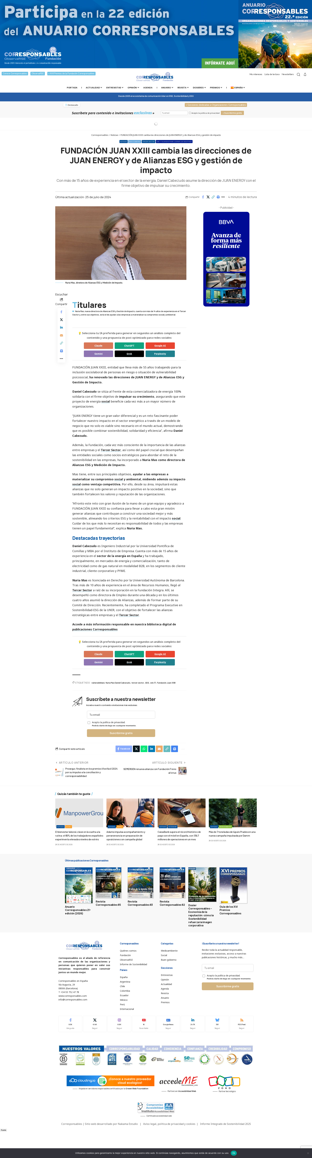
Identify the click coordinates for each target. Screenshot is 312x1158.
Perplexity (160, 353)
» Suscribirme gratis (232, 113)
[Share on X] (208, 197)
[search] (298, 74)
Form (3, 1130)
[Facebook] (70, 1024)
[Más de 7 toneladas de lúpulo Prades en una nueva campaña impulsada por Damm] (233, 813)
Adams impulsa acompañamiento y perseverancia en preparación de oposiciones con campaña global (125, 835)
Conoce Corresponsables (15, 73)
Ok (233, 1153)
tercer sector (137, 682)
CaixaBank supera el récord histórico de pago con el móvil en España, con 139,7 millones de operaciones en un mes (179, 835)
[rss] (242, 1024)
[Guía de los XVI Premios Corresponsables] (233, 885)
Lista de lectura (272, 74)
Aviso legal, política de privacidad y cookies (169, 1124)
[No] (308, 1153)
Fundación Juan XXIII (166, 682)
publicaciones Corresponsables (95, 629)
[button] (213, 197)
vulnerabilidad (97, 682)
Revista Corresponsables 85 (108, 903)
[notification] (305, 74)
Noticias (123, 142)
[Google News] (168, 1024)
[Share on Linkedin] (61, 327)
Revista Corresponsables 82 (172, 903)
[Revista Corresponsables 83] (140, 882)
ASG (147, 682)
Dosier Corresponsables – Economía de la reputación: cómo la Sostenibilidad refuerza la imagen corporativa (201, 915)
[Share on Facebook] (203, 197)
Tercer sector (149, 142)
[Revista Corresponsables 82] (172, 882)
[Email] (61, 335)
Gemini (98, 353)
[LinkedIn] (193, 1024)
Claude (98, 345)
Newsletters (288, 74)
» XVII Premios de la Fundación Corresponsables (71, 73)
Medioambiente (225, 827)
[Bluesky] (217, 1024)
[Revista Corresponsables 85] (108, 882)
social (105, 401)
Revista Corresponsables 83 (140, 903)
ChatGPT (129, 345)
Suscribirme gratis (121, 733)
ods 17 (153, 682)
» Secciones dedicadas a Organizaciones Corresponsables (216, 105)
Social (68, 827)
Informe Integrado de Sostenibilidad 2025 (225, 1124)
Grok (129, 353)
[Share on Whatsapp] (144, 749)
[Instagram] (119, 1024)
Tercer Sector (111, 450)
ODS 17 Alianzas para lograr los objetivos (174, 142)
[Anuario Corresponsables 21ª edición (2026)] (78, 885)
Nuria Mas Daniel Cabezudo (118, 682)
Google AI (160, 345)
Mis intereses (256, 74)
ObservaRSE (38, 73)
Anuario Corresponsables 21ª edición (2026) (78, 910)
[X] (95, 1024)
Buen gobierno (134, 142)
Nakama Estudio (128, 1124)
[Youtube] (144, 1024)
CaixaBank (172, 827)
